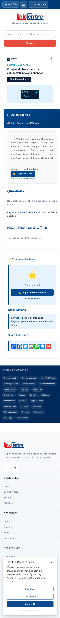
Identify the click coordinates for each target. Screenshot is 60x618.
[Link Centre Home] (30, 17)
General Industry (10, 378)
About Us (8, 521)
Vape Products (37, 401)
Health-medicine (30, 169)
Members (8, 503)
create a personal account (32, 212)
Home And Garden (48, 378)
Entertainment (22, 418)
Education (24, 389)
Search (30, 43)
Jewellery (33, 395)
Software (45, 395)
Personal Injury (10, 406)
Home (7, 486)
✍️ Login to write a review (32, 292)
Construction (9, 395)
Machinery (37, 406)
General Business (29, 378)
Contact (8, 527)
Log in (10, 212)
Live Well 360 (19, 115)
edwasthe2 (29, 178)
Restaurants (39, 412)
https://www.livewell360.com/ (25, 123)
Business (23, 401)
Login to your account (23, 321)
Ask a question (32, 299)
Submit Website (12, 492)
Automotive (37, 389)
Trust (6, 532)
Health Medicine (29, 384)
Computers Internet (47, 384)
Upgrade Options (24, 173)
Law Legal (8, 418)
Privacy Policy (11, 538)
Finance (22, 395)
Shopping (25, 412)
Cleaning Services (11, 384)
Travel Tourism (10, 389)
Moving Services (10, 412)
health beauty (9, 401)
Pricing (7, 497)
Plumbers (24, 406)
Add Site (12, 4)
